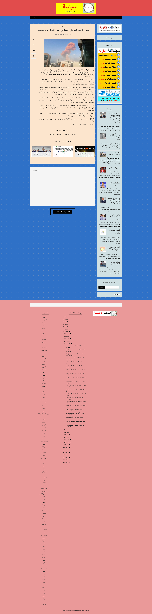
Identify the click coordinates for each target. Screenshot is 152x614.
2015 (66, 457)
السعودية (44, 367)
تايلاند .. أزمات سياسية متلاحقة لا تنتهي (115, 216)
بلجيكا (43, 449)
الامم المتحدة (44, 350)
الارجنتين (44, 342)
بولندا (44, 460)
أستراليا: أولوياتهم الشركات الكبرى (115, 263)
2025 (66, 319)
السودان (44, 369)
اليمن (44, 419)
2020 (66, 331)
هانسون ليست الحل (114, 168)
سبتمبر (68, 341)
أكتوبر (67, 338)
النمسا (43, 408)
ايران (44, 436)
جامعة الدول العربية (44, 482)
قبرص (44, 549)
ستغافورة (44, 507)
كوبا (44, 563)
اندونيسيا (44, 424)
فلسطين (43, 538)
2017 (66, 452)
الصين (44, 378)
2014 (66, 459)
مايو (67, 434)
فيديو (44, 546)
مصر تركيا (44, 587)
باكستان (43, 444)
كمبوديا (43, 557)
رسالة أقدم (68, 211)
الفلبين (43, 386)
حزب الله (44, 491)
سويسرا (43, 518)
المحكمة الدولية (43, 400)
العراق (44, 380)
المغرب (44, 402)
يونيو (67, 432)
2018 (66, 450)
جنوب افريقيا (44, 485)
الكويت (43, 394)
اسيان (44, 336)
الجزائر (43, 361)
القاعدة (43, 389)
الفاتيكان (44, 383)
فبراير (67, 442)
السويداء (44, 375)
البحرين (44, 353)
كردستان (44, 554)
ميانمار (43, 590)
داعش (44, 496)
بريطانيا (43, 447)
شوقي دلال (43, 521)
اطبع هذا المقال (109, 37)
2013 (66, 462)
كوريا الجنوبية (44, 565)
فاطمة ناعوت (44, 529)
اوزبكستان (44, 430)
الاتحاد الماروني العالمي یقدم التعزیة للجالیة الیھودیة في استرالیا (114, 136)
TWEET (66, 134)
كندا (44, 560)
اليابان (43, 416)
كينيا (44, 571)
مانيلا (44, 582)
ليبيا (44, 576)
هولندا (44, 601)
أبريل (67, 437)
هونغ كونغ (44, 604)
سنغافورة (44, 513)
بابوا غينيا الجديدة (44, 441)
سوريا (44, 516)
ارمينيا (43, 322)
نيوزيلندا (44, 598)
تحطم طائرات (44, 471)
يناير (67, 444)
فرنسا (44, 532)
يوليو (67, 429)
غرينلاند (44, 524)
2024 (66, 321)
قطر (44, 551)
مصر (44, 585)
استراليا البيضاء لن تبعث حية (115, 184)
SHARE (73, 134)
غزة (44, 527)
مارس (67, 439)
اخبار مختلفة (44, 320)
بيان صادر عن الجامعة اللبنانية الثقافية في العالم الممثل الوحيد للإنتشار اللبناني (114, 200)
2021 (66, 329)
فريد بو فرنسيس (44, 535)
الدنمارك (44, 364)
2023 (66, 324)
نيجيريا (43, 596)
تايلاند (44, 466)
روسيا (44, 502)
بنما (44, 455)
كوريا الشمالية (44, 568)
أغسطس (68, 343)
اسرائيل (43, 333)
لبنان (62, 26)
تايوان (44, 469)
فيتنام (44, 543)
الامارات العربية (43, 347)
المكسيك (44, 405)
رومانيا (43, 505)
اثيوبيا (44, 317)
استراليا (43, 331)
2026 (66, 316)
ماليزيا (43, 579)
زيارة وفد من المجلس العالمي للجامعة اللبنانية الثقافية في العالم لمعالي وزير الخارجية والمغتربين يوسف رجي (114, 117)
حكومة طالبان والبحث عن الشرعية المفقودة (114, 153)
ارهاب (44, 325)
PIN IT (51, 134)
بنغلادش (44, 452)
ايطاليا (44, 438)
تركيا (44, 474)
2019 (66, 447)
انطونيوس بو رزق (43, 427)
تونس (44, 480)
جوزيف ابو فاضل (43, 488)
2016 (66, 455)
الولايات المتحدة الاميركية (43, 413)
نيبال (44, 593)
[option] (84, 153)
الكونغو (43, 391)
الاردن (44, 344)
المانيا (44, 397)
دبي (44, 499)
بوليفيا (44, 463)
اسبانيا (43, 328)
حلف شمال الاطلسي (43, 493)
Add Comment (59, 34)
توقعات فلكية (44, 477)
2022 (66, 326)
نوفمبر (67, 336)
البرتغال (44, 358)
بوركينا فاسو (43, 458)
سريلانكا (44, 510)
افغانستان (44, 339)
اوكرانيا (43, 433)
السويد (43, 372)
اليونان (43, 422)
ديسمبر (67, 333)
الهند (44, 411)
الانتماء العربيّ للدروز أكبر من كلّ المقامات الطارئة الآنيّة (114, 232)
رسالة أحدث (57, 211)
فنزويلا (43, 540)
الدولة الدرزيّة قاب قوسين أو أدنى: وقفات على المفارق (114, 248)
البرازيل (43, 355)
